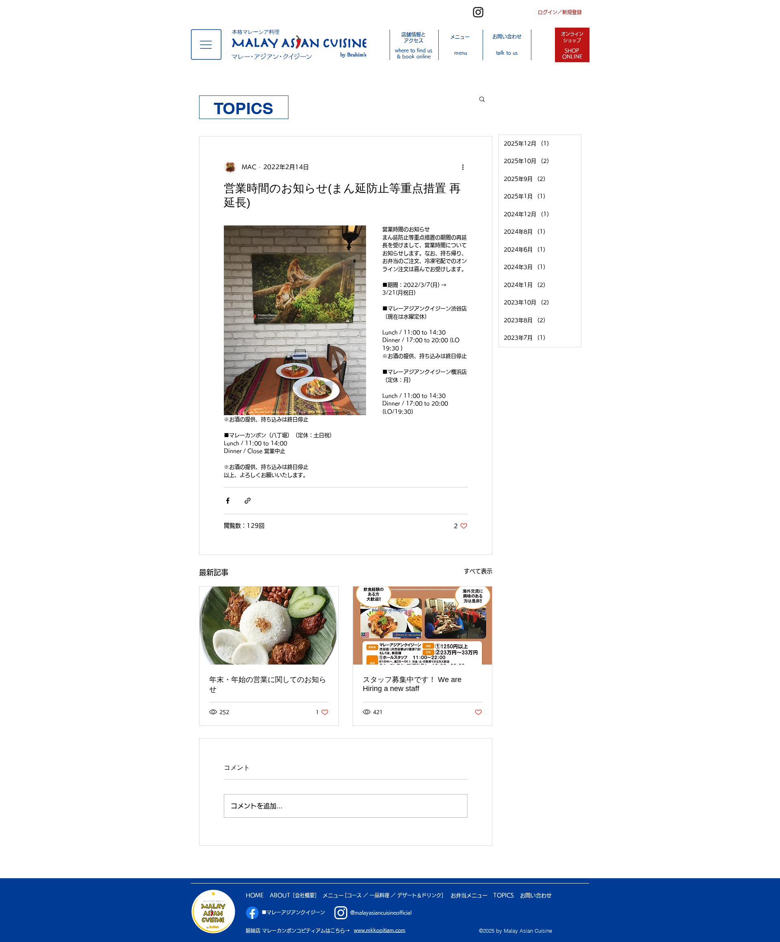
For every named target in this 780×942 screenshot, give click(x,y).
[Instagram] (478, 12)
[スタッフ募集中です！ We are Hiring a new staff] (422, 626)
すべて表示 (478, 571)
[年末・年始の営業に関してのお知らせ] (268, 626)
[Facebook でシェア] (228, 501)
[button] (206, 44)
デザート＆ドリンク (419, 895)
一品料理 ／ (383, 895)
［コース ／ (356, 895)
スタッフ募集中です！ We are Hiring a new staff (412, 684)
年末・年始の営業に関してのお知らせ (267, 684)
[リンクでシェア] (247, 501)
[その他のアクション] (463, 167)
